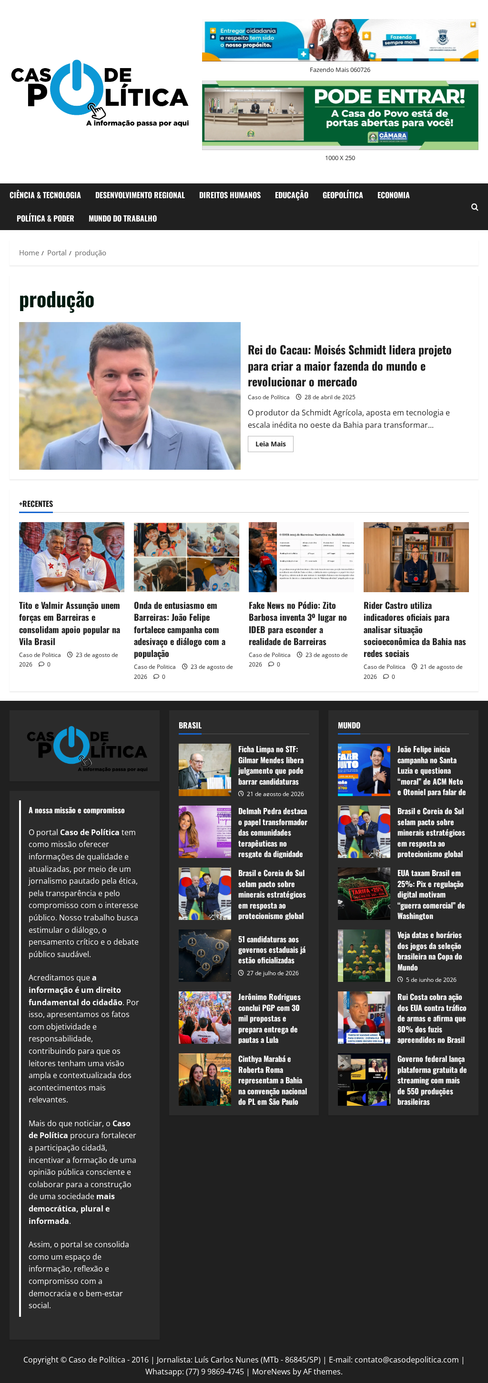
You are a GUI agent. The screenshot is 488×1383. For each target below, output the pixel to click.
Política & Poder (45, 218)
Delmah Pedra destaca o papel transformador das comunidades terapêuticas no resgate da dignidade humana (205, 832)
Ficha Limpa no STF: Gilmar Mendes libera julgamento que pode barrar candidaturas (205, 770)
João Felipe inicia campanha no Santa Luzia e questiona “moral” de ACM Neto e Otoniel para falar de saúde (364, 770)
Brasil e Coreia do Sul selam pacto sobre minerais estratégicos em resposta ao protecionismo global (205, 894)
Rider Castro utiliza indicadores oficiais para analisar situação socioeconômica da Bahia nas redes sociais (415, 629)
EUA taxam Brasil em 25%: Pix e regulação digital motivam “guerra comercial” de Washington (364, 894)
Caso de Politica (40, 655)
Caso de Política (269, 397)
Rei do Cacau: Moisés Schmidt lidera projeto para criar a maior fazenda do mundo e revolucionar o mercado (130, 396)
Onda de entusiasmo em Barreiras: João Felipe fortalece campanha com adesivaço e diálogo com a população (179, 629)
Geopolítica (343, 195)
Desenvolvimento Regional (140, 195)
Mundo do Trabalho (123, 218)
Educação (291, 195)
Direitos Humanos (230, 195)
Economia (393, 195)
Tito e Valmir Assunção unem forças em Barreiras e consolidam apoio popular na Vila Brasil (69, 623)
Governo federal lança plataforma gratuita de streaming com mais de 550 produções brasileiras (364, 1079)
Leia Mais (274, 445)
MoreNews (271, 1371)
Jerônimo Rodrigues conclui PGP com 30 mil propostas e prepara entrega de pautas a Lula (205, 1017)
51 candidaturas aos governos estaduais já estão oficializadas (205, 955)
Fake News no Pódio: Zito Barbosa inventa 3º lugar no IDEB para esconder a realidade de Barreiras (298, 623)
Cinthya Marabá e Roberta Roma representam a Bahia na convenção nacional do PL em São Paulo (205, 1079)
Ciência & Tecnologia (45, 195)
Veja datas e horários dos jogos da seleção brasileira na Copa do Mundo (364, 955)
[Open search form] (474, 207)
